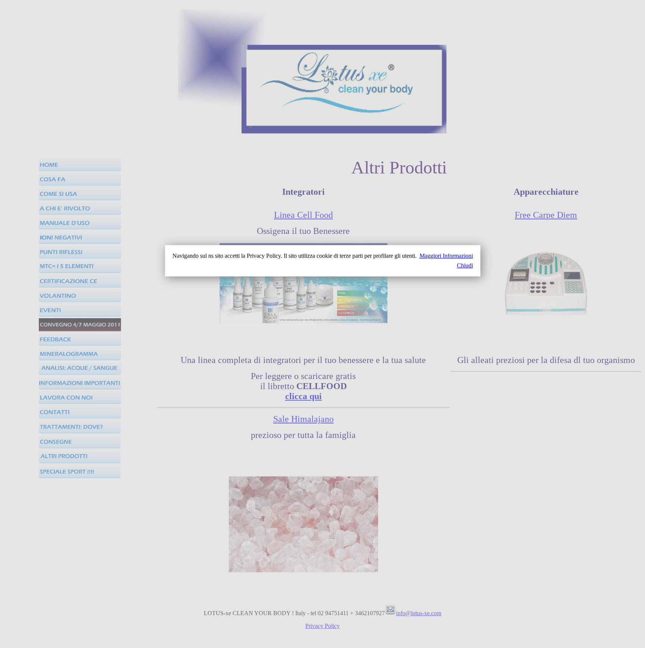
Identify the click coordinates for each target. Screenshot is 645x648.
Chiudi (465, 265)
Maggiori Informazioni (446, 256)
